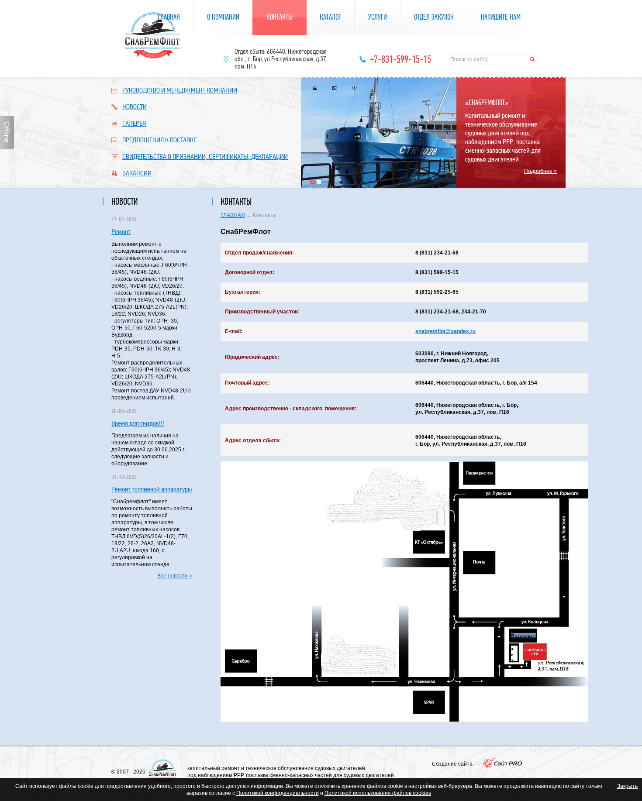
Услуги (377, 17)
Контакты (279, 17)
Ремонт (121, 231)
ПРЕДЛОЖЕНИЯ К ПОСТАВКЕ (159, 140)
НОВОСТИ (134, 107)
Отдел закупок (434, 17)
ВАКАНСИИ (137, 173)
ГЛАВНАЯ (233, 215)
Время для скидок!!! (137, 423)
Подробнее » (540, 171)
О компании (223, 17)
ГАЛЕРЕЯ (134, 123)
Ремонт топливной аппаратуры (151, 489)
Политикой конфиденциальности (277, 793)
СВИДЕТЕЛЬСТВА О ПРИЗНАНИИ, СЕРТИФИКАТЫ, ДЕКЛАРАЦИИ (205, 156)
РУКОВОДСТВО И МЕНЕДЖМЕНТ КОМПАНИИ (179, 90)
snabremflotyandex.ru (445, 331)
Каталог (330, 17)
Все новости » (174, 576)
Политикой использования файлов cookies (377, 793)
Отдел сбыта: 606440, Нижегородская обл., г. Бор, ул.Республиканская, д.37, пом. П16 (281, 59)
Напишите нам (501, 17)
